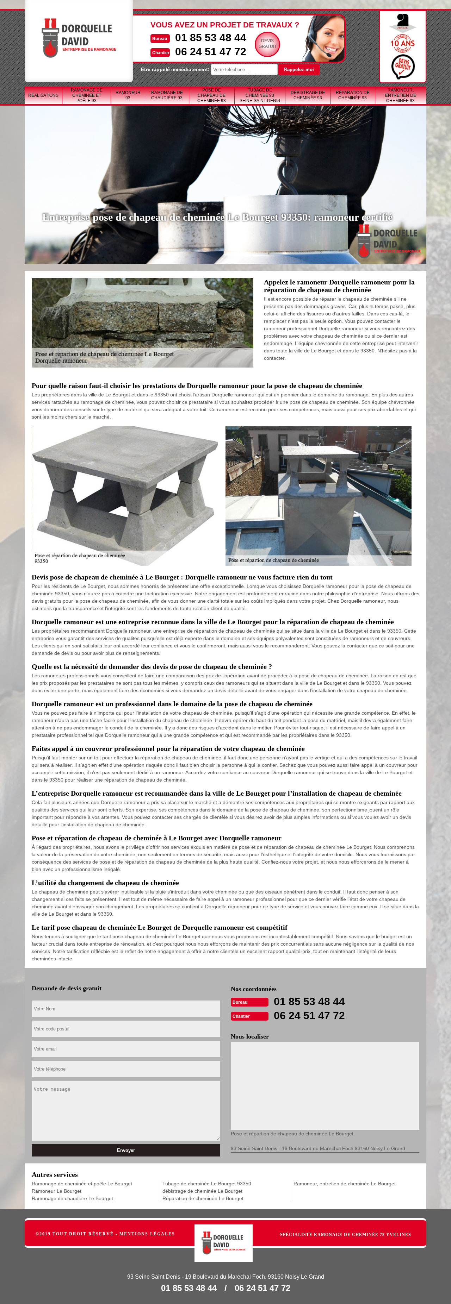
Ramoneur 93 (128, 95)
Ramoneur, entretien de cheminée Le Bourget (345, 1183)
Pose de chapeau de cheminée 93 (211, 95)
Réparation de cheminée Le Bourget (202, 1198)
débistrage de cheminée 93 (308, 95)
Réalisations (43, 95)
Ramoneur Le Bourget (56, 1191)
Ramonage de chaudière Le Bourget (72, 1198)
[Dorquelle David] (231, 1234)
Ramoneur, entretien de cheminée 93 (400, 95)
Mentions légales (147, 1233)
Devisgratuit (268, 43)
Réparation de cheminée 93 (353, 95)
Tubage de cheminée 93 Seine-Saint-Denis (260, 95)
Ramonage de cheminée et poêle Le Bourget (82, 1183)
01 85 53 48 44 (210, 37)
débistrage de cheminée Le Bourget (202, 1191)
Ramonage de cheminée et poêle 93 (87, 95)
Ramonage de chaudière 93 (167, 95)
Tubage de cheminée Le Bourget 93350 (206, 1183)
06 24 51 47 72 (210, 51)
